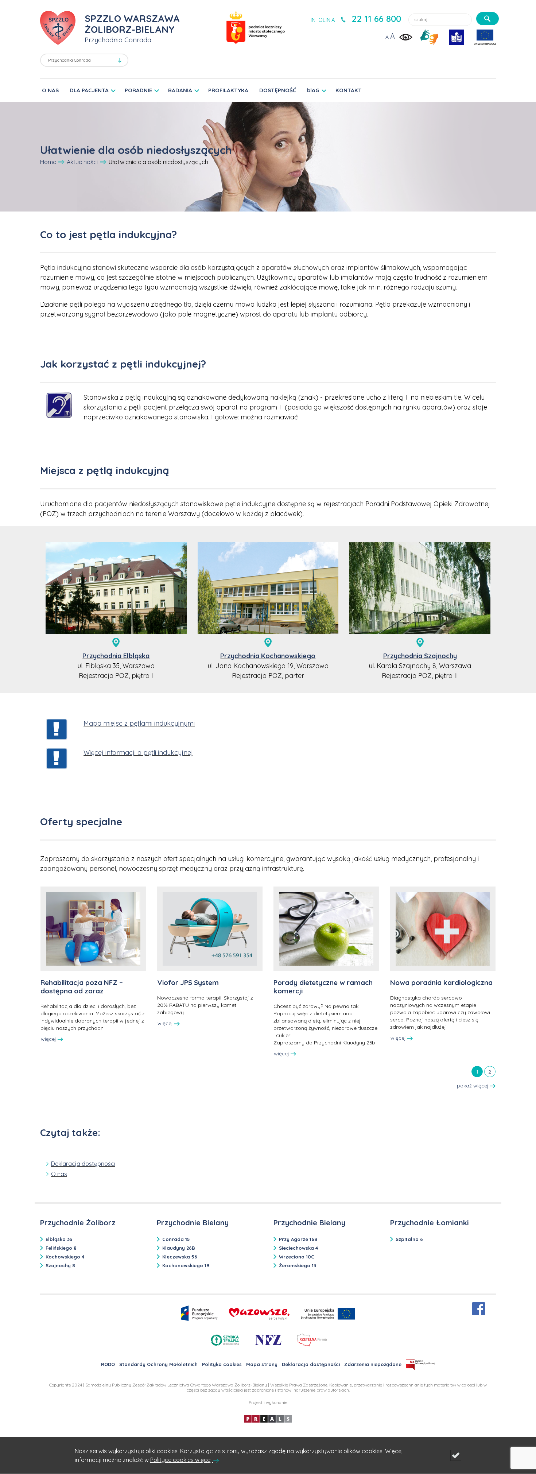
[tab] (477, 1071)
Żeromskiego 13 (297, 1265)
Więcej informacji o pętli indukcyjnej (138, 752)
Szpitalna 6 (409, 1239)
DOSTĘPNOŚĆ (277, 90)
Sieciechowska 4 (298, 1248)
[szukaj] (487, 18)
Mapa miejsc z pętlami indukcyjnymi (139, 723)
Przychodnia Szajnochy (420, 656)
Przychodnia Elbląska (115, 656)
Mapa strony (261, 1364)
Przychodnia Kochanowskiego (267, 656)
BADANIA (180, 90)
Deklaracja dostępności (311, 1364)
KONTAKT (348, 90)
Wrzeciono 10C (296, 1257)
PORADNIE (138, 90)
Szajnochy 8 (60, 1265)
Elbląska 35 (59, 1239)
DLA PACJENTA (89, 90)
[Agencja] (268, 1418)
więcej (49, 1039)
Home (48, 162)
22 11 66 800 (376, 18)
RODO (108, 1364)
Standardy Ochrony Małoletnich (158, 1364)
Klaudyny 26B (178, 1248)
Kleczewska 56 (179, 1257)
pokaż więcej (473, 1085)
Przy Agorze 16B (298, 1239)
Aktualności (82, 162)
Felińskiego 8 (61, 1248)
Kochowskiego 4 (65, 1257)
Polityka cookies (222, 1364)
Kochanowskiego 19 (185, 1265)
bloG (313, 90)
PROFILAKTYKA (228, 90)
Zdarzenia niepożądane (372, 1364)
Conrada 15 (176, 1239)
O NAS (50, 90)
